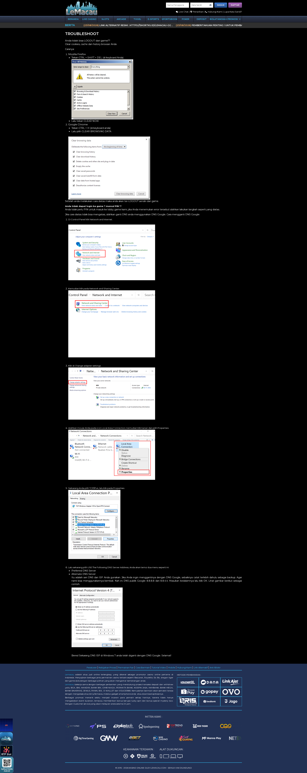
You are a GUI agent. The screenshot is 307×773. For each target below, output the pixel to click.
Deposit (202, 19)
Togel (137, 19)
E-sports (153, 19)
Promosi (233, 19)
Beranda (73, 19)
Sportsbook (169, 19)
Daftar (235, 5)
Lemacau (69, 674)
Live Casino (89, 19)
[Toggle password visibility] (210, 5)
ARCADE (121, 19)
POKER (185, 19)
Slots (105, 19)
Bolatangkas (218, 19)
